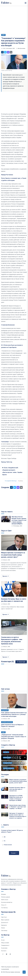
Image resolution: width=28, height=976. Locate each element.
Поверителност (5, 945)
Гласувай (13, 853)
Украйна (19, 472)
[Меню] (25, 3)
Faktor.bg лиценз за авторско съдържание (10, 968)
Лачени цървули (7, 722)
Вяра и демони (5, 920)
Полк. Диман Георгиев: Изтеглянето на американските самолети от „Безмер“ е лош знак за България (14, 714)
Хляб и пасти (4, 899)
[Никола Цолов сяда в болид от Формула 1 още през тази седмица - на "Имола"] (4, 806)
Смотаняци (4, 930)
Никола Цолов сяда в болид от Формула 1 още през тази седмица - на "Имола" (17, 807)
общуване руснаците (8, 470)
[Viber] (8, 52)
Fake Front (4, 917)
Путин (6, 467)
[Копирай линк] (11, 52)
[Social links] (3, 954)
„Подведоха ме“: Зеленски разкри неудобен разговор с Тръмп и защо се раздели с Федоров (13, 736)
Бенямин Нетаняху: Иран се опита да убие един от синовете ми (17, 789)
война (14, 472)
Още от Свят (6, 531)
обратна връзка (7, 472)
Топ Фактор (4, 907)
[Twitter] (5, 52)
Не (4, 840)
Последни (5, 774)
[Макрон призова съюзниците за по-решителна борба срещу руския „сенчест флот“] (14, 542)
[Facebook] (2, 52)
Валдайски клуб (13, 467)
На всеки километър (6, 902)
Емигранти (4, 925)
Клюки (3, 928)
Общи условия (5, 942)
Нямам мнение (8, 844)
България (5, 710)
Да (4, 836)
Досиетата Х (4, 922)
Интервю (3, 894)
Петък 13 (3, 905)
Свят (3, 732)
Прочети (4, 576)
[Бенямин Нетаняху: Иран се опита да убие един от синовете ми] (14, 589)
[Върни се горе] (24, 972)
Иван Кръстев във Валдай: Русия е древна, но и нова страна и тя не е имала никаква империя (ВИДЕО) (19, 520)
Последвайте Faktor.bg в (11, 480)
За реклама (4, 948)
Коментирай (22, 661)
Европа (4, 474)
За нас (3, 940)
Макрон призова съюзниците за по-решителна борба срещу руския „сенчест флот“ (13, 555)
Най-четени (5, 689)
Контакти (3, 950)
